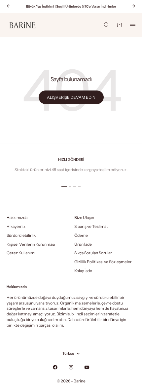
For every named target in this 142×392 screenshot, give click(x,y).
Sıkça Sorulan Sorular (93, 252)
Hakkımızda (17, 217)
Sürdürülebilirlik (21, 235)
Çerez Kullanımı (21, 252)
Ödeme (81, 235)
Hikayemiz (16, 226)
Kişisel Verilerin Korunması (31, 244)
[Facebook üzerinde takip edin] (55, 367)
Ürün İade (83, 244)
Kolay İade (83, 270)
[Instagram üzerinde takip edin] (71, 367)
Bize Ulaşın (84, 217)
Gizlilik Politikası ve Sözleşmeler (103, 261)
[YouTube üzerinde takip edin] (86, 367)
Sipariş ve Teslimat (91, 226)
